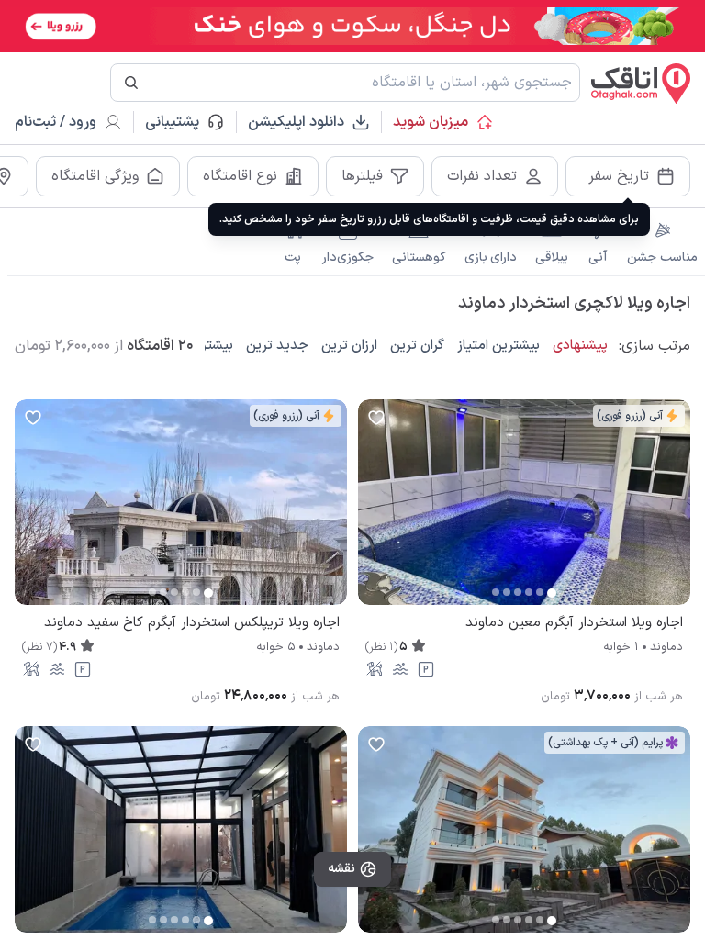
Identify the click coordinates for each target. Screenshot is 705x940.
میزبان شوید (430, 122)
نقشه (341, 868)
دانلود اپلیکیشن (296, 122)
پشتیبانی (180, 122)
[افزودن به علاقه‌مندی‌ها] (376, 417)
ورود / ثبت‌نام (55, 122)
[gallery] (373, 511)
